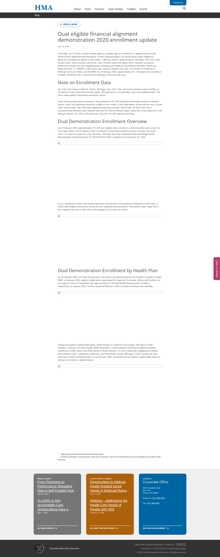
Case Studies (115, 9)
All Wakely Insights (45, 528)
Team (88, 9)
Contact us (178, 3)
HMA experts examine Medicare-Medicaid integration (82, 454)
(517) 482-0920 (153, 503)
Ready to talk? (216, 268)
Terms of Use (74, 548)
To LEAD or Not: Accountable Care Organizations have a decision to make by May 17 (55, 509)
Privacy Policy (64, 548)
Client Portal (139, 544)
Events (143, 9)
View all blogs (70, 24)
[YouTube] (184, 544)
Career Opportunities (154, 544)
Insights (131, 9)
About (77, 9)
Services (99, 9)
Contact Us (169, 544)
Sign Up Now (180, 548)
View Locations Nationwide (154, 528)
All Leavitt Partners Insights (103, 528)
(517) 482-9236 (158, 498)
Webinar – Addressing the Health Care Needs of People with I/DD (108, 505)
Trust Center (54, 548)
